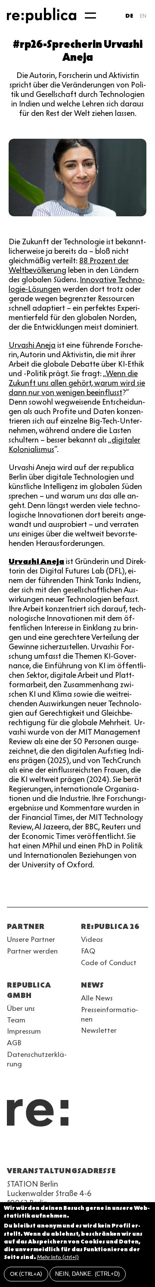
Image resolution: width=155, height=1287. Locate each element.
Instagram (27, 1150)
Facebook (120, 1150)
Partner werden (32, 951)
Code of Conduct (108, 962)
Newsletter (99, 1030)
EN (143, 15)
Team (16, 1020)
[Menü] (90, 15)
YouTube (12, 1150)
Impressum (24, 1031)
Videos (92, 939)
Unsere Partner (31, 939)
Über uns (21, 1008)
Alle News (97, 998)
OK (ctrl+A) (26, 1274)
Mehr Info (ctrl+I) (58, 1257)
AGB (14, 1042)
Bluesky (43, 1150)
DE (129, 15)
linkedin (74, 1150)
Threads (105, 1150)
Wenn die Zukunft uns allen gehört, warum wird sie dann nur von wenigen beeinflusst (77, 383)
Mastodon (58, 1150)
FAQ (88, 951)
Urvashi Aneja (32, 345)
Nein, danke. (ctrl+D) (87, 1274)
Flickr (89, 1150)
